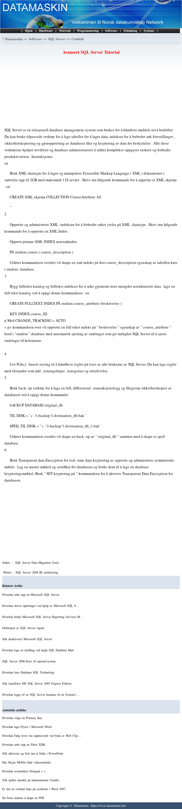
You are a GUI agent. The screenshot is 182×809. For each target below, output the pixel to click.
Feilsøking (130, 30)
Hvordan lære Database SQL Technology (29, 672)
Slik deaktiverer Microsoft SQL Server (27, 639)
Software (111, 30)
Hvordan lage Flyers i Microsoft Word (27, 727)
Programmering (88, 30)
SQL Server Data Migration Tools (37, 562)
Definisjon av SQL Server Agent (23, 628)
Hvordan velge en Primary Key (23, 718)
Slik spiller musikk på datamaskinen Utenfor (31, 780)
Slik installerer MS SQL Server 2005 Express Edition (37, 683)
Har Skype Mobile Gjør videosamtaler (27, 762)
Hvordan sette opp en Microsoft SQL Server (31, 594)
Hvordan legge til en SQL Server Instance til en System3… (40, 694)
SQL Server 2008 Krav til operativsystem (29, 661)
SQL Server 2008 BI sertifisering (37, 572)
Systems (149, 30)
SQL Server (56, 38)
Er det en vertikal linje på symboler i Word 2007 (34, 789)
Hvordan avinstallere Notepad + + (24, 771)
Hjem (29, 30)
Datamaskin (14, 38)
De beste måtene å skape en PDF (24, 798)
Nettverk (65, 30)
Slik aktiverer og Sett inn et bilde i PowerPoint (33, 753)
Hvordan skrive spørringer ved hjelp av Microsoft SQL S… (40, 606)
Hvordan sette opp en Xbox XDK (24, 744)
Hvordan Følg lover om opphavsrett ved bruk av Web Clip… (41, 735)
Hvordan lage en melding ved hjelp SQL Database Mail (38, 650)
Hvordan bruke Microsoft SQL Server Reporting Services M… (42, 617)
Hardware (46, 30)
